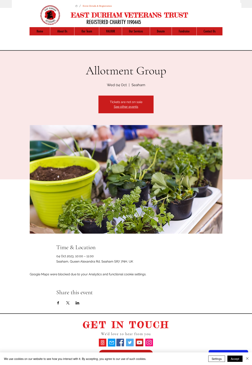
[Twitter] (130, 342)
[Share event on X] (68, 302)
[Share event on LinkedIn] (77, 302)
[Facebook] (120, 342)
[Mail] (111, 343)
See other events (126, 107)
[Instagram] (149, 342)
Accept (235, 359)
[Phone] (102, 343)
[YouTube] (139, 342)
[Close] (247, 359)
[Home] (76, 6)
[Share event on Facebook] (58, 302)
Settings (217, 359)
